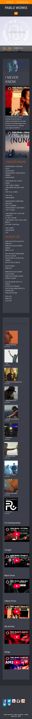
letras (9, 48)
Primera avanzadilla (11, 493)
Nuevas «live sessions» (12, 419)
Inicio (4, 48)
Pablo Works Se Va (11, 400)
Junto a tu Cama (10, 474)
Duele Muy (9, 437)
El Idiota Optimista (11, 345)
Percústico (9, 512)
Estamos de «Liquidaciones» (14, 382)
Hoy (7, 363)
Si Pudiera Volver (10, 456)
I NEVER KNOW (11, 79)
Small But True (18, 48)
